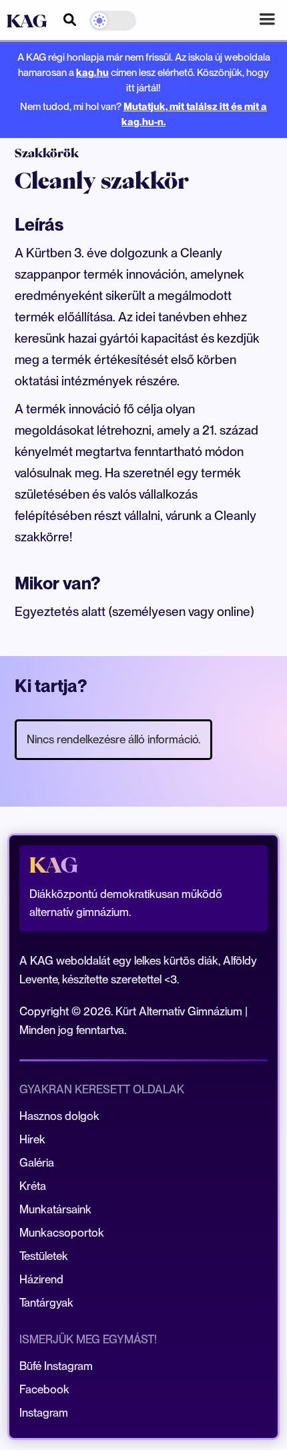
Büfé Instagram (56, 1366)
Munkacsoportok (61, 1232)
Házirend (41, 1279)
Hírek (32, 1139)
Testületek (43, 1256)
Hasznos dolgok (59, 1116)
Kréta (32, 1186)
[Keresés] (69, 17)
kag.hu (92, 72)
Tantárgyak (46, 1302)
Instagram (43, 1412)
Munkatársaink (55, 1209)
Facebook (44, 1389)
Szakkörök (47, 153)
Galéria (36, 1162)
